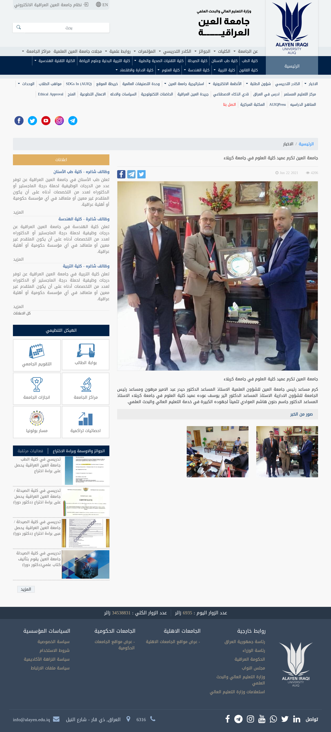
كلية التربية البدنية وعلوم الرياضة (104, 60)
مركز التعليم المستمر (300, 94)
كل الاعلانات (22, 313)
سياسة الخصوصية (53, 642)
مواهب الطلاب (50, 84)
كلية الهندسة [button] (198, 70)
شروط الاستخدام (55, 650)
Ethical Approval (50, 94)
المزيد (18, 212)
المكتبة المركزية (252, 104)
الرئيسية (292, 66)
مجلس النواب (253, 668)
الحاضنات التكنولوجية (157, 94)
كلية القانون (248, 70)
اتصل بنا (229, 104)
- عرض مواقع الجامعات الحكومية (115, 645)
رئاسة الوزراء (254, 650)
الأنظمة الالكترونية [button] (227, 84)
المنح (72, 94)
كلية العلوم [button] (170, 70)
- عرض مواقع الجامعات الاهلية (173, 642)
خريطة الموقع (107, 84)
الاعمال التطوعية (93, 94)
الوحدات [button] (27, 84)
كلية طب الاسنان (225, 60)
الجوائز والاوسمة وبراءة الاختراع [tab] (79, 451)
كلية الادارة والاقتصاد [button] (135, 70)
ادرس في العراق (266, 94)
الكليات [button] (223, 51)
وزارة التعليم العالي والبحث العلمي (240, 680)
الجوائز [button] (204, 51)
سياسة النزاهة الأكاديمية (47, 659)
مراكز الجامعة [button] (37, 51)
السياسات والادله (123, 94)
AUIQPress (277, 104)
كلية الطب (250, 60)
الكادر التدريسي (287, 84)
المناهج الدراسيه (303, 104)
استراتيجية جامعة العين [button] (185, 84)
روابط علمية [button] (119, 51)
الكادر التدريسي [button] (176, 51)
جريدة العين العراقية (193, 94)
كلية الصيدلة (197, 60)
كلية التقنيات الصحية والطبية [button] (160, 60)
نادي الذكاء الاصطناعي (231, 94)
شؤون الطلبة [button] (260, 84)
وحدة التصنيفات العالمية (141, 84)
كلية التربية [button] (226, 70)
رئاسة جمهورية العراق (244, 642)
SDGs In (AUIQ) (79, 84)
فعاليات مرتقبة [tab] (30, 451)
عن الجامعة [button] (247, 51)
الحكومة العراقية (250, 659)
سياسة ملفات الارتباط (50, 668)
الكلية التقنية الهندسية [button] (56, 60)
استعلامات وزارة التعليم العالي (237, 692)
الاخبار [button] (312, 84)
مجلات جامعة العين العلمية (78, 51)
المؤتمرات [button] (146, 51)
